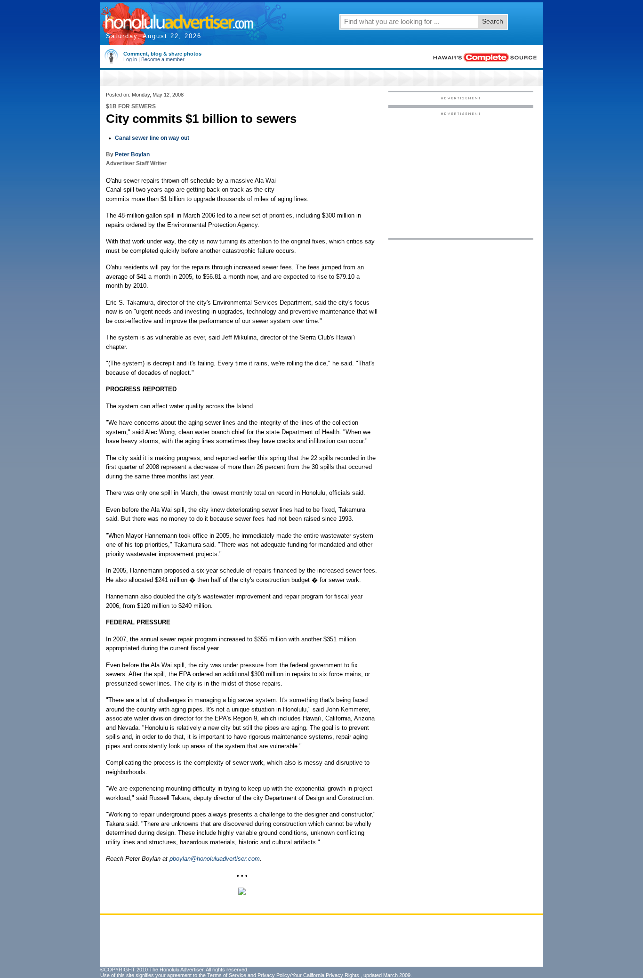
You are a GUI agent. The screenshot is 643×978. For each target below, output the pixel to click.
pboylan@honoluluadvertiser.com (214, 858)
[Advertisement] (460, 175)
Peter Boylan (132, 154)
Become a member (163, 59)
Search (492, 21)
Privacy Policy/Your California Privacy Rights (308, 975)
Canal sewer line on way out (152, 138)
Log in (130, 59)
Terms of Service (226, 975)
